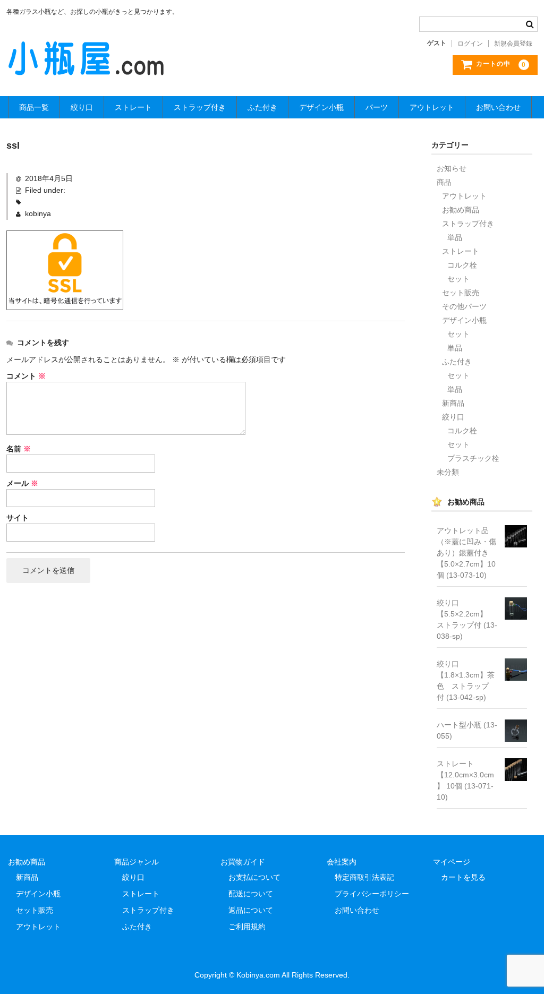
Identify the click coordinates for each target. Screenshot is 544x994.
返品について (250, 910)
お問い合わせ (498, 107)
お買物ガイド (242, 862)
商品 (444, 182)
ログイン (470, 43)
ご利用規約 (247, 926)
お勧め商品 (460, 209)
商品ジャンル (136, 862)
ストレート (133, 107)
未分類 (448, 472)
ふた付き (262, 107)
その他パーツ (464, 306)
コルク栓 (462, 265)
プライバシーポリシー (372, 893)
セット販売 (460, 292)
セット (458, 279)
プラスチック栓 (473, 458)
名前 (18, 448)
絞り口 (82, 107)
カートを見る (463, 877)
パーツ (377, 107)
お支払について (254, 877)
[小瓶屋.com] (86, 67)
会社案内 (341, 862)
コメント (26, 376)
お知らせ (451, 168)
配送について (250, 893)
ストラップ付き (200, 107)
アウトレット (432, 107)
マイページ (451, 862)
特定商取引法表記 (364, 877)
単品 (454, 237)
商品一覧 (34, 107)
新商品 (453, 403)
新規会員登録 (513, 43)
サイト (17, 517)
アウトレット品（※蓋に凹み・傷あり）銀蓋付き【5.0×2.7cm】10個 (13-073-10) (466, 552)
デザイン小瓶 (321, 107)
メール (22, 483)
